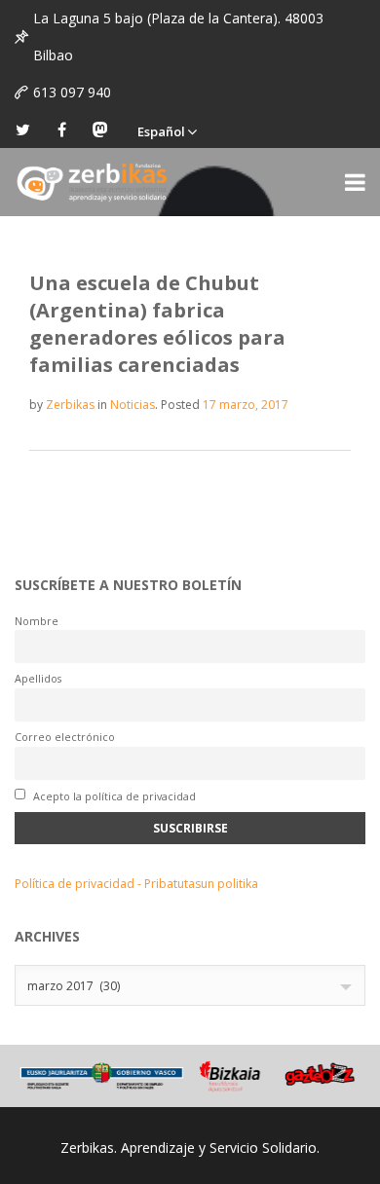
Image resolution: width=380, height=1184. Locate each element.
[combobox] (190, 985)
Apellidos (38, 678)
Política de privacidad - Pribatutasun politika (136, 883)
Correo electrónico (65, 736)
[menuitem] (166, 129)
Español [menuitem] (161, 131)
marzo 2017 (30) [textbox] (73, 986)
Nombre (36, 620)
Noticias (132, 404)
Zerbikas (70, 404)
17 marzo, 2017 (245, 404)
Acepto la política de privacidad (113, 796)
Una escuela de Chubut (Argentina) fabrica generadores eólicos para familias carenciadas (157, 324)
